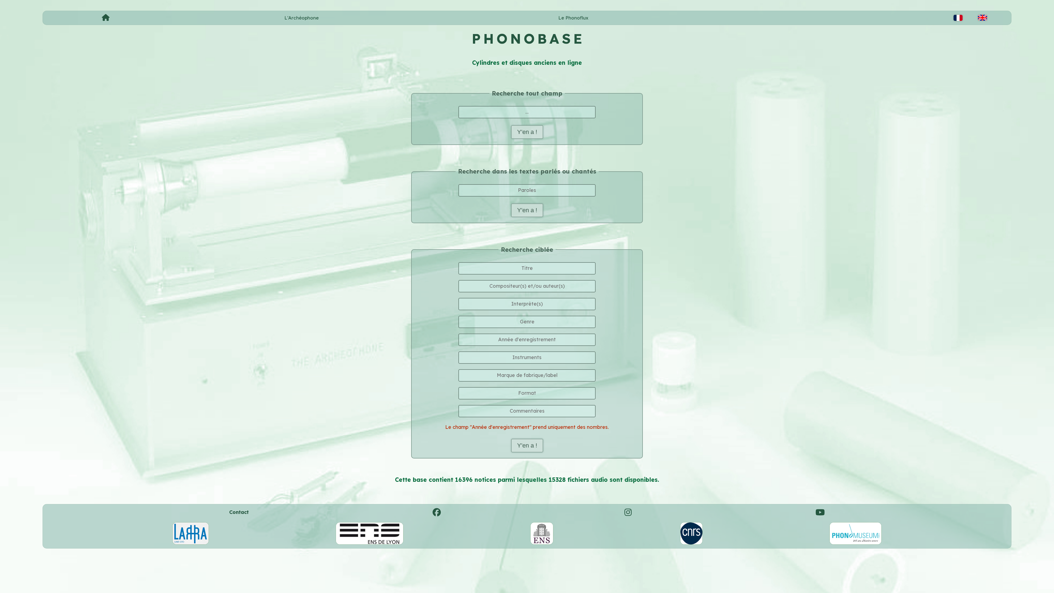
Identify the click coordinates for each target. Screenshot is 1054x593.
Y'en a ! (527, 131)
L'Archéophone (301, 18)
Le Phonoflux (573, 18)
